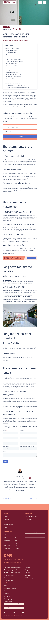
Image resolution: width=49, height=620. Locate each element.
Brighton (16, 543)
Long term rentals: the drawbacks (13, 76)
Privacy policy (8, 599)
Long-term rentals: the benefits (12, 67)
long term (27, 98)
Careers (27, 572)
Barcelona (7, 545)
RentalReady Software (12, 607)
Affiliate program (30, 578)
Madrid (6, 543)
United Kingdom (8, 524)
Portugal (6, 519)
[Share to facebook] (13, 29)
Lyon (15, 545)
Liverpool (17, 548)
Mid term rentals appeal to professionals (12, 383)
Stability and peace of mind (12, 70)
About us (27, 567)
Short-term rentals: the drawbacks (13, 57)
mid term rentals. (14, 378)
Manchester (7, 548)
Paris (15, 535)
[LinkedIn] (29, 40)
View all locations (35, 536)
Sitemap (6, 593)
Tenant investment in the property (14, 74)
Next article (32, 498)
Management (6, 26)
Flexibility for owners (11, 52)
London (16, 540)
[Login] (40, 2)
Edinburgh (7, 540)
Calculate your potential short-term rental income (17, 87)
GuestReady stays (9, 580)
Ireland (6, 527)
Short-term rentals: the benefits (12, 48)
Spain (5, 522)
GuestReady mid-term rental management (15, 85)
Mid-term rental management (12, 567)
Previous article (8, 498)
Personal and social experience (13, 54)
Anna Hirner (5, 40)
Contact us (7, 596)
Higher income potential (11, 50)
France (6, 516)
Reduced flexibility (10, 78)
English (35, 532)
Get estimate (20, 136)
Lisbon (6, 535)
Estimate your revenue (10, 588)
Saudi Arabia (28, 519)
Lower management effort (12, 72)
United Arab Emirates (31, 516)
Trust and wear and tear (11, 63)
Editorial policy (8, 601)
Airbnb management (10, 575)
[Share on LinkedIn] (20, 29)
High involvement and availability (13, 59)
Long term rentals (7, 280)
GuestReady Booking (13, 603)
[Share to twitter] (17, 29)
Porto (5, 537)
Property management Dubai (12, 572)
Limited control (9, 81)
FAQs (5, 591)
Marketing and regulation (12, 65)
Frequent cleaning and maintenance (14, 61)
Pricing (6, 585)
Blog (26, 570)
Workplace (28, 575)
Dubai (16, 537)
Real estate (7, 578)
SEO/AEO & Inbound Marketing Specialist (18, 40)
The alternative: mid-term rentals (12, 83)
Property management (10, 570)
